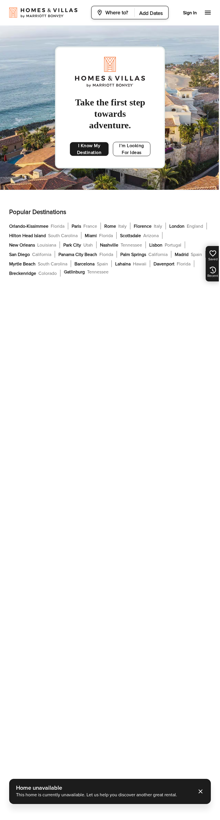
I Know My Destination (87, 149)
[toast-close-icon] (198, 791)
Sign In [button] (190, 13)
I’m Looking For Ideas (129, 149)
